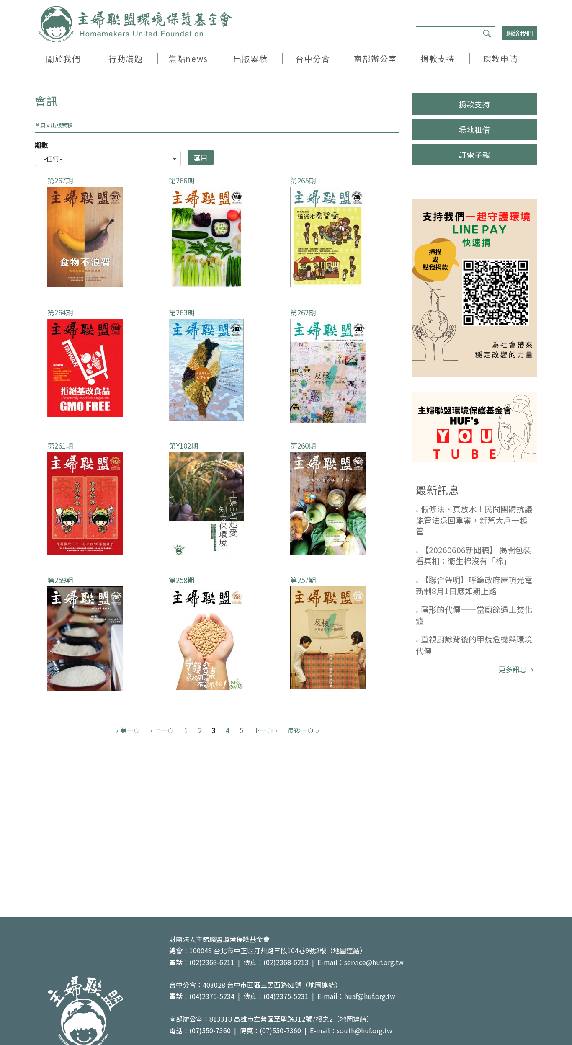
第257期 (303, 580)
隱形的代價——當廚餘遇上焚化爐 (474, 615)
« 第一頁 (127, 730)
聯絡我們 (519, 33)
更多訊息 (513, 669)
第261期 (60, 445)
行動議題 (125, 58)
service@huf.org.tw (374, 962)
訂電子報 (474, 154)
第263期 (181, 312)
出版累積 (250, 58)
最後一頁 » (303, 730)
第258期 (181, 580)
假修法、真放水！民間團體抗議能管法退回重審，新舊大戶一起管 (474, 520)
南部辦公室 (375, 58)
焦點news (188, 58)
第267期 (60, 180)
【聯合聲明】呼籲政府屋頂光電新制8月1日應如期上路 (474, 585)
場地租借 (474, 129)
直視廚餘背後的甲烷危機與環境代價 (474, 644)
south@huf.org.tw (364, 1030)
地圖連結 (346, 950)
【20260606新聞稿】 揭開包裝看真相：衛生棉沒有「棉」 (473, 555)
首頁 (40, 125)
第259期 (60, 580)
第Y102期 (183, 445)
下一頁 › (265, 730)
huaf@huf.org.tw (369, 996)
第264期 (60, 312)
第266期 (181, 180)
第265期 (303, 180)
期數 (41, 145)
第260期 (303, 445)
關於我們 (63, 58)
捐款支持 (437, 58)
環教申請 (500, 58)
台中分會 (313, 58)
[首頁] (135, 24)
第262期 (303, 312)
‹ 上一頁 (162, 730)
